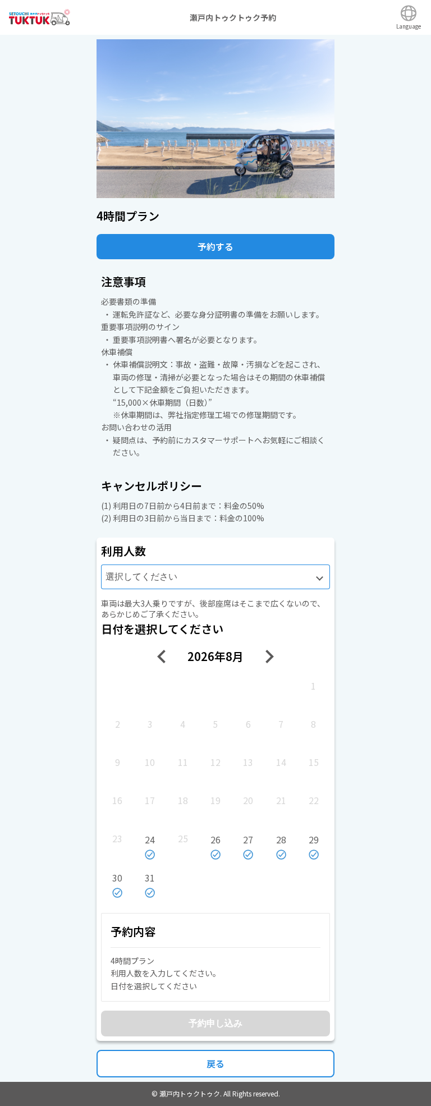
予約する (215, 246)
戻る (215, 1063)
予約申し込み (215, 1023)
